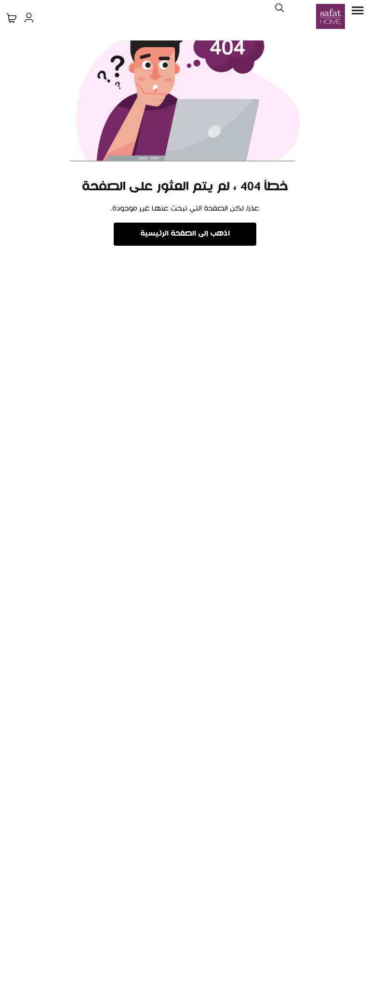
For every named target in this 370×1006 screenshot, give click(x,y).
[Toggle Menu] (357, 10)
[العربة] (11, 18)
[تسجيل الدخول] (29, 16)
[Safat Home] (330, 16)
